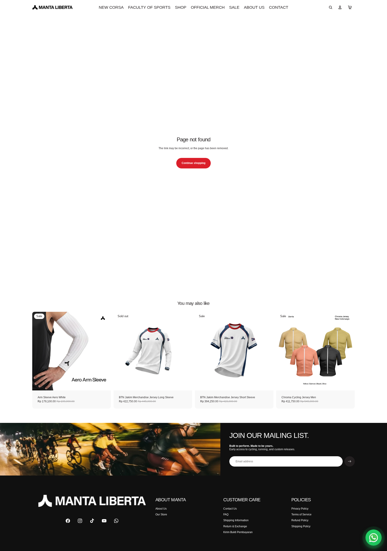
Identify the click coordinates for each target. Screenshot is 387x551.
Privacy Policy (299, 508)
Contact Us (230, 508)
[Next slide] (104, 351)
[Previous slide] (39, 351)
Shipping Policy (300, 526)
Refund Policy (299, 520)
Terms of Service (301, 514)
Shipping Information (236, 520)
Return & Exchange (235, 526)
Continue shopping (193, 163)
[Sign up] (349, 461)
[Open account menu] (340, 7)
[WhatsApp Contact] (374, 537)
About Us (161, 508)
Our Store (161, 514)
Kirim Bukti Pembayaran (238, 532)
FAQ (225, 514)
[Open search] (330, 7)
